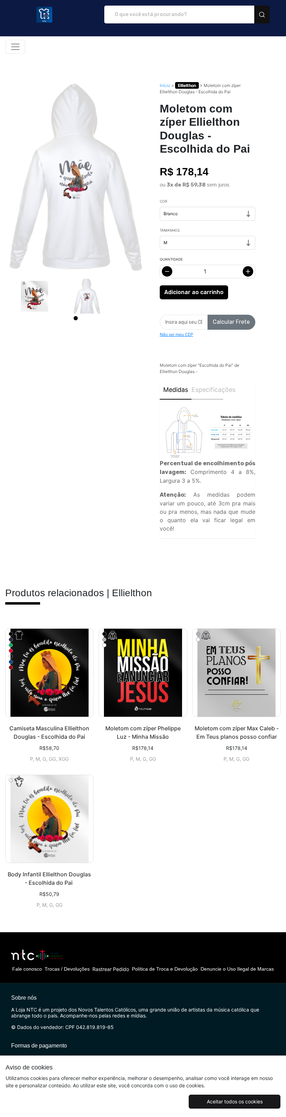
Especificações (207, 389)
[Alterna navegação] (15, 47)
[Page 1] (76, 318)
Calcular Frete (231, 322)
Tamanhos (170, 230)
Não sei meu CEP (176, 334)
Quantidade (171, 259)
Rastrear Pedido (110, 969)
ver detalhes (49, 672)
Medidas (175, 389)
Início (165, 85)
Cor (163, 201)
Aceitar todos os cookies (235, 1101)
